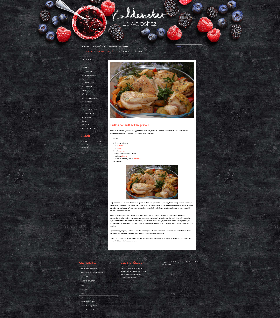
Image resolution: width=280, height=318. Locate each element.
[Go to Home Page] (82, 51)
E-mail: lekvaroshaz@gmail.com (131, 274)
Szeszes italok (88, 113)
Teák (83, 79)
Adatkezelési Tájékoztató (89, 268)
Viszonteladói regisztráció (89, 306)
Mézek (84, 94)
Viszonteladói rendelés (88, 310)
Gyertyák (85, 125)
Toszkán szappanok (90, 109)
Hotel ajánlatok (89, 129)
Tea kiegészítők (88, 83)
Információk (99, 46)
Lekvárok (85, 67)
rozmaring (137, 159)
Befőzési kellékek (89, 98)
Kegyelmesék (87, 71)
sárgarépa (121, 151)
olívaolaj (124, 156)
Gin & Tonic (86, 117)
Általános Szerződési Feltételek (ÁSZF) (93, 273)
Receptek (84, 289)
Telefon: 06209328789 (128, 278)
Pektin (84, 106)
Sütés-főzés (87, 102)
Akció (84, 64)
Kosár (99, 142)
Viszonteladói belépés (87, 301)
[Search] (200, 46)
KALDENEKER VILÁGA (118, 46)
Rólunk (85, 46)
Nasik (84, 90)
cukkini (119, 148)
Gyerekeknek (87, 87)
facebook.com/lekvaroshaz (129, 281)
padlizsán (120, 146)
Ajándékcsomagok (89, 75)
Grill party (86, 60)
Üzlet (82, 297)
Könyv (84, 121)
